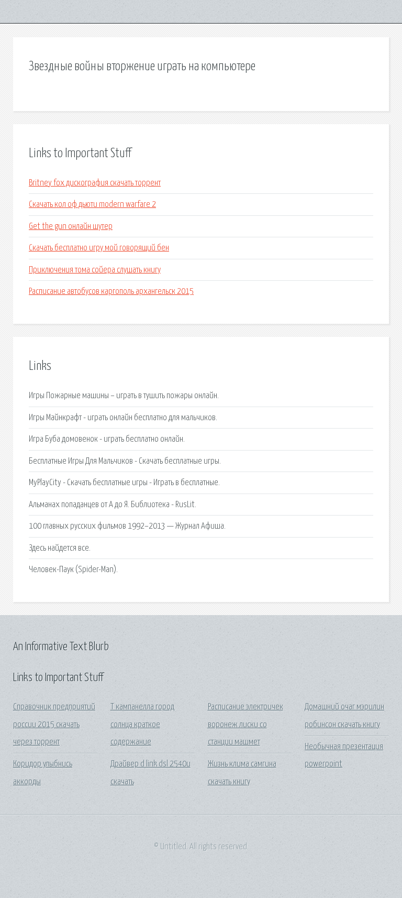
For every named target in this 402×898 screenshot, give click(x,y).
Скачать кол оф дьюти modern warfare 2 (92, 204)
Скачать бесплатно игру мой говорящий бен (99, 248)
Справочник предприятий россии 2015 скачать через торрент (54, 725)
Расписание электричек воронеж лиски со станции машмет (245, 725)
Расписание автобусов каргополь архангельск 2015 (111, 291)
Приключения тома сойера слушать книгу (95, 270)
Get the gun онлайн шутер (71, 226)
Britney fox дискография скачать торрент (95, 183)
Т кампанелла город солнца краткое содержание (142, 725)
